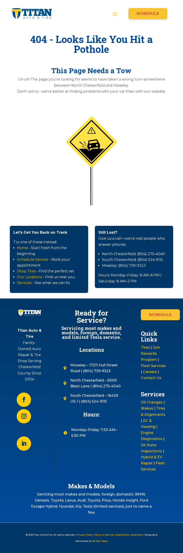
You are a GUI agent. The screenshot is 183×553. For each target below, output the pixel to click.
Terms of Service (104, 534)
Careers (150, 372)
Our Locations (29, 277)
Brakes (147, 408)
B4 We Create (100, 541)
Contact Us (151, 378)
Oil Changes (152, 402)
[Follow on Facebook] (24, 400)
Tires (145, 347)
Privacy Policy (85, 534)
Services (24, 283)
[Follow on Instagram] (24, 416)
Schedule (147, 13)
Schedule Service (32, 259)
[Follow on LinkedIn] (24, 443)
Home (22, 248)
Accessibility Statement (128, 534)
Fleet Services (153, 366)
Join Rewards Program (150, 353)
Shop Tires (26, 271)
